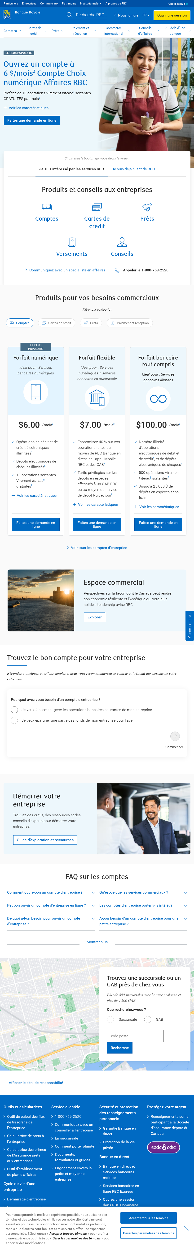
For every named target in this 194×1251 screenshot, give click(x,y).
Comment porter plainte (74, 1146)
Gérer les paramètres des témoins (148, 1233)
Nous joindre (128, 15)
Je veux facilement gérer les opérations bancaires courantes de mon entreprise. (87, 709)
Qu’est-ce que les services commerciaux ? (133, 892)
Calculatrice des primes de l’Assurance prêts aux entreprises (26, 1155)
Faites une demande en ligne (30, 120)
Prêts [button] (55, 31)
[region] (97, 1229)
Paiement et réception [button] (80, 30)
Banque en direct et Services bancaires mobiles (119, 1172)
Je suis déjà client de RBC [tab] (133, 169)
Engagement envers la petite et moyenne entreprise (73, 1174)
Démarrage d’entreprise (26, 1199)
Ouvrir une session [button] (172, 15)
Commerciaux (49, 3)
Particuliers (11, 3)
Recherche (120, 1047)
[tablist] (97, 323)
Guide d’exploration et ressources (45, 840)
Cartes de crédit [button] (34, 30)
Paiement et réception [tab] (133, 323)
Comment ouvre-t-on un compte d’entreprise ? (45, 892)
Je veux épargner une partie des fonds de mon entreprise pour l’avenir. (79, 720)
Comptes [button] (10, 31)
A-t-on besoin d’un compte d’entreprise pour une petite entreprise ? (138, 921)
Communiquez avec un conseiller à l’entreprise (74, 1127)
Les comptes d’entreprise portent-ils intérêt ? (135, 905)
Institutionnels (89, 3)
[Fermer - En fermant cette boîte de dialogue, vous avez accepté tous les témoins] (186, 1228)
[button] (87, 15)
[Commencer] (175, 736)
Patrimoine (69, 3)
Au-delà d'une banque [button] (175, 30)
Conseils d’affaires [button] (145, 30)
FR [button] (144, 15)
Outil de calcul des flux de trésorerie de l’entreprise (26, 1122)
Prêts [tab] (94, 323)
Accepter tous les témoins (148, 1218)
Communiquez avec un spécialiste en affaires (67, 270)
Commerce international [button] (113, 30)
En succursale (66, 1138)
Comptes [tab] (22, 323)
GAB (159, 1019)
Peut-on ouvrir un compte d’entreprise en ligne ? (46, 905)
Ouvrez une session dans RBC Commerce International (120, 1205)
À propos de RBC (116, 3)
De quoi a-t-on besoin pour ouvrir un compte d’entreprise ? (43, 921)
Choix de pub (176, 3)
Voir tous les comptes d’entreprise (99, 547)
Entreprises (29, 3)
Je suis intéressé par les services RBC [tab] (71, 169)
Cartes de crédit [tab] (59, 323)
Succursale (128, 1019)
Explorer (95, 617)
